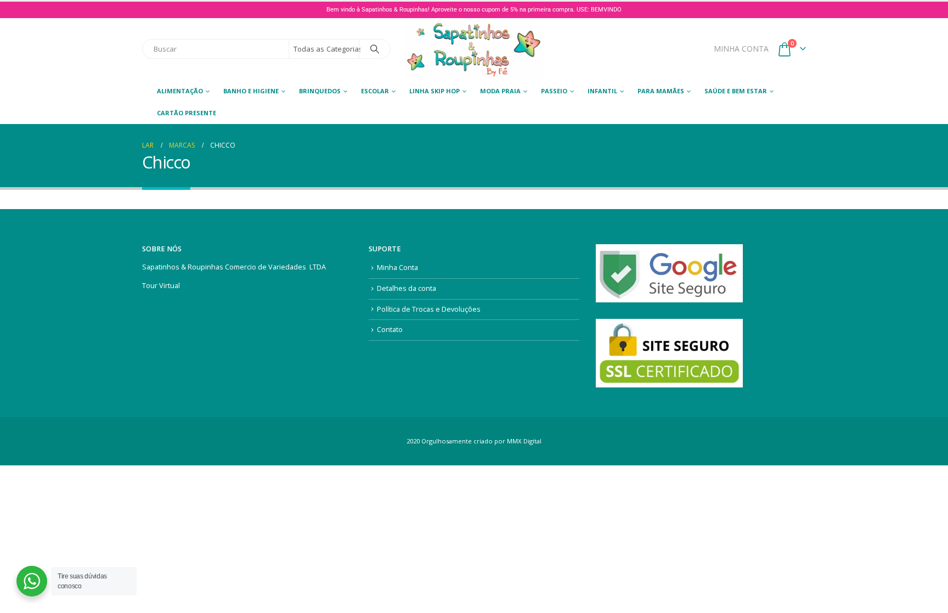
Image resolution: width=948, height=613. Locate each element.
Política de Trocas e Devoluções (429, 309)
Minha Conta (397, 267)
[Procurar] (374, 49)
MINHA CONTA (741, 48)
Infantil (602, 91)
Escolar (375, 91)
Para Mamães (660, 91)
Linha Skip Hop (434, 91)
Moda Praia (500, 91)
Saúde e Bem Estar (735, 91)
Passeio (554, 91)
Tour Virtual (161, 285)
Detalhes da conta (406, 288)
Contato (390, 329)
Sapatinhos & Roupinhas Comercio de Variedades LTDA (234, 267)
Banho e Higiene (251, 91)
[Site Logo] (474, 49)
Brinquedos (320, 91)
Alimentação (180, 91)
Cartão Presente (186, 113)
